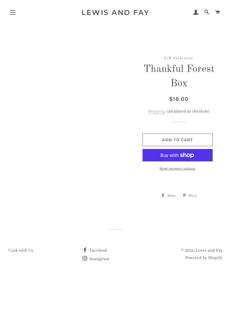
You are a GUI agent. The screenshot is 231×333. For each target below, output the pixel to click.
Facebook (97, 250)
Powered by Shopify (204, 257)
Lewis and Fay (115, 12)
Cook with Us (20, 250)
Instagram (99, 258)
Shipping (156, 111)
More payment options (177, 168)
